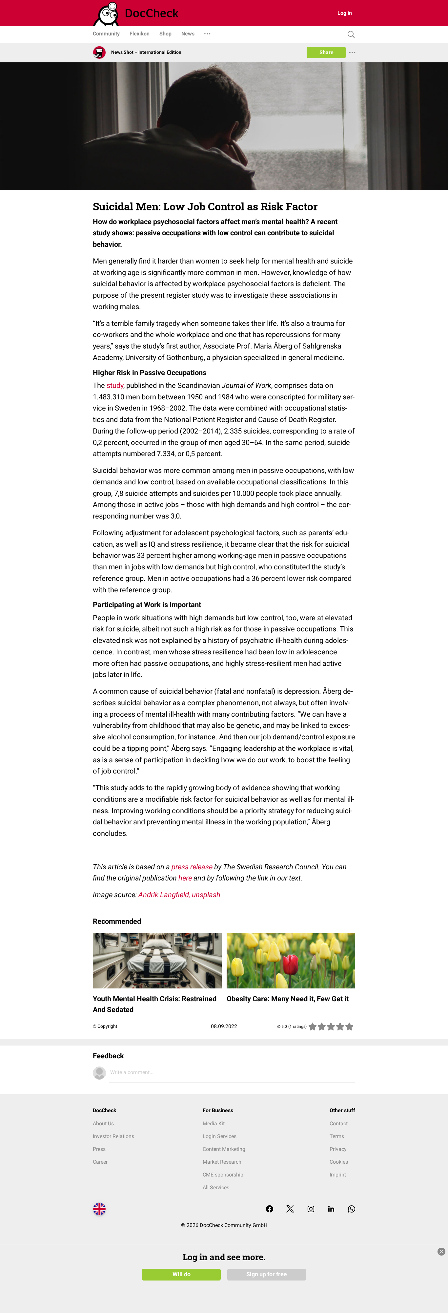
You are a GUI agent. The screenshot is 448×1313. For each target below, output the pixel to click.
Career (100, 1162)
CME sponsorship (223, 1175)
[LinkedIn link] (331, 1209)
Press (99, 1149)
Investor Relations (113, 1136)
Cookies (339, 1162)
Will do (182, 1274)
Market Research (222, 1162)
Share (326, 52)
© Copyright (105, 1026)
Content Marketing (224, 1149)
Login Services (219, 1136)
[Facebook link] (269, 1209)
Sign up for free (266, 1274)
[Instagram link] (311, 1209)
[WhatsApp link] (351, 1209)
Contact (339, 1123)
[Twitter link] (290, 1209)
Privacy (338, 1149)
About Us (103, 1123)
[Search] (349, 34)
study (115, 385)
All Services (216, 1187)
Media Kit (214, 1123)
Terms (337, 1136)
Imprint (338, 1175)
